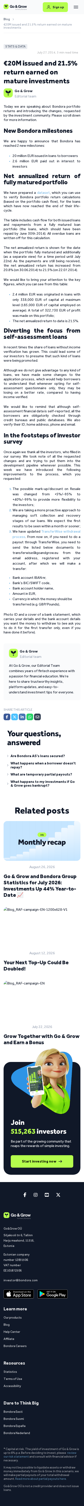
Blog (7, 19)
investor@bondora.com (19, 1280)
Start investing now (39, 1161)
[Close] (76, 7)
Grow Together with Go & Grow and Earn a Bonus (42, 1039)
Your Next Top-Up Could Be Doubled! (36, 965)
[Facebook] (7, 717)
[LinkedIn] (22, 717)
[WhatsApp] (29, 717)
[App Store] (19, 1294)
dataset (43, 192)
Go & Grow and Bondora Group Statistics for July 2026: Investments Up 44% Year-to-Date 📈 (40, 885)
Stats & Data (15, 46)
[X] (14, 717)
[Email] (37, 717)
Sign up (58, 7)
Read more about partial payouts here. (41, 1478)
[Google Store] (52, 1294)
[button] (42, 757)
